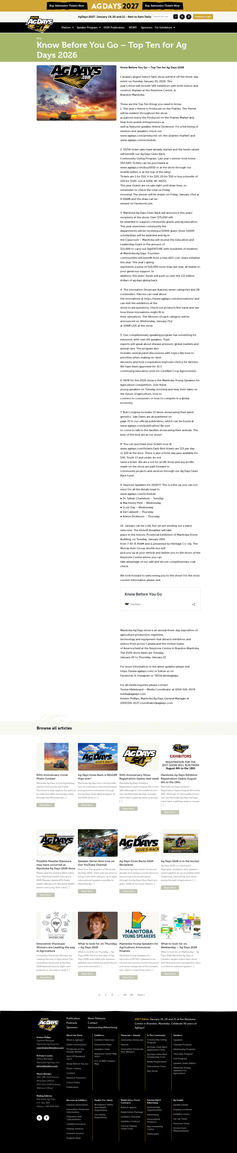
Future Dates (73, 1082)
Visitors (66, 27)
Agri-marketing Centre (155, 1128)
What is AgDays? (75, 1040)
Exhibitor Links (102, 1049)
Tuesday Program (182, 1044)
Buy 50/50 (152, 1071)
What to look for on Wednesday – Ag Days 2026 (179, 945)
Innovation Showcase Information (77, 1110)
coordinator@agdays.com (50, 1047)
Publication (73, 1018)
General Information (77, 1105)
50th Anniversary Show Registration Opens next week (139, 776)
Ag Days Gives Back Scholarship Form (157, 1055)
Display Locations (182, 1109)
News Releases (96, 1018)
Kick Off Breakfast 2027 (75, 1057)
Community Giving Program (157, 1041)
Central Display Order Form (129, 1127)
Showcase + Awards (130, 1035)
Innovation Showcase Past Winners (132, 1050)
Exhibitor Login (203, 16)
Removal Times (181, 1123)
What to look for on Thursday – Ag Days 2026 (97, 945)
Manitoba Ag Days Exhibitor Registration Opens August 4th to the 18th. (179, 778)
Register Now (73, 1138)
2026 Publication (114, 27)
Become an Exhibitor (76, 1100)
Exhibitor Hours (181, 1114)
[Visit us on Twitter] (182, 16)
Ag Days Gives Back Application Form (157, 1048)
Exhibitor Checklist (130, 1116)
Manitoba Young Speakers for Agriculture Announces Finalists (138, 947)
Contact (92, 1023)
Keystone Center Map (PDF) (105, 1055)
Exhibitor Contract (130, 1121)
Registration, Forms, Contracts (130, 1101)
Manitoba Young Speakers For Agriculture (182, 1070)
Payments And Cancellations (74, 1118)
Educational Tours (156, 1066)
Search (175, 16)
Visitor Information (76, 1044)
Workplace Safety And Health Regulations (103, 1107)
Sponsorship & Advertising (154, 1101)
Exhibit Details (180, 1105)
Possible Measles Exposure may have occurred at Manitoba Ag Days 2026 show (55, 864)
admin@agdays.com (47, 1066)
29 (131, 994)
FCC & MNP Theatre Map (104, 1062)
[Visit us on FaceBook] (188, 16)
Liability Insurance (76, 1124)
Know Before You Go (77, 1063)
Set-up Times (180, 1119)
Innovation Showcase (132, 1040)
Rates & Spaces (129, 1107)
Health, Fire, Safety (103, 1100)
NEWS (133, 27)
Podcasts (71, 1023)
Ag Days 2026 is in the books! (180, 861)
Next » (141, 994)
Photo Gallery (73, 1068)
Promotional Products (153, 1120)
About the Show (74, 1035)
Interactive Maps (103, 1044)
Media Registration (157, 1061)
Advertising (153, 1114)
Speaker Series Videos (184, 1063)
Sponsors (146, 27)
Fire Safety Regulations (100, 1116)
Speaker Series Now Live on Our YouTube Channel (96, 862)
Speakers (177, 1035)
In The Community (156, 1035)
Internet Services (75, 1133)
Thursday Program (183, 1054)
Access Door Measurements (181, 1129)
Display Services (74, 1128)
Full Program (180, 1058)
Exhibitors (99, 1035)
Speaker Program (87, 27)
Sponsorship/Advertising (102, 1027)
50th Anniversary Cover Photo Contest (52, 776)
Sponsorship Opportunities (154, 1108)
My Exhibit (178, 1100)
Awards (125, 1044)
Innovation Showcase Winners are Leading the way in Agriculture (55, 947)
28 (125, 994)
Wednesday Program (184, 1049)
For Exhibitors (163, 27)
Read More (45, 805)
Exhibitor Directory (104, 1040)
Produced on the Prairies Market (75, 1050)
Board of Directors (76, 1078)
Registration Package (132, 1112)
